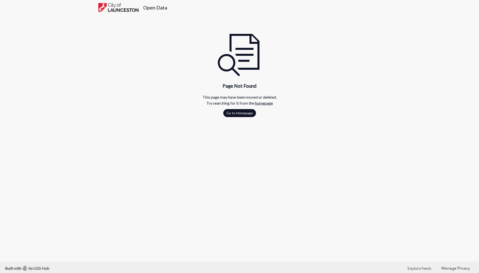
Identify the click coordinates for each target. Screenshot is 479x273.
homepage (264, 103)
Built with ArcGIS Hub (27, 268)
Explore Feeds (419, 268)
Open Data (155, 7)
